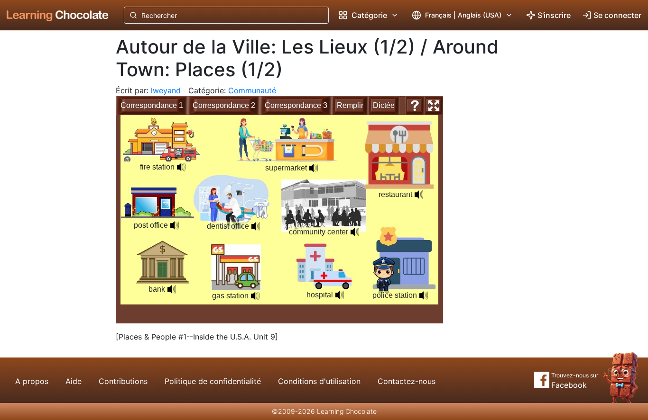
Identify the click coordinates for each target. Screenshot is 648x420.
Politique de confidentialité (213, 381)
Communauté (252, 90)
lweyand (166, 90)
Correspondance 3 (296, 105)
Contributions (123, 381)
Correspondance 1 (151, 105)
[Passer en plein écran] (433, 105)
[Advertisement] (50, 187)
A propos (31, 381)
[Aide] (414, 105)
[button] (174, 225)
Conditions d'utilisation (319, 381)
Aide (73, 381)
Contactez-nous (406, 381)
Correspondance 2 (224, 105)
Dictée (384, 105)
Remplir (350, 105)
